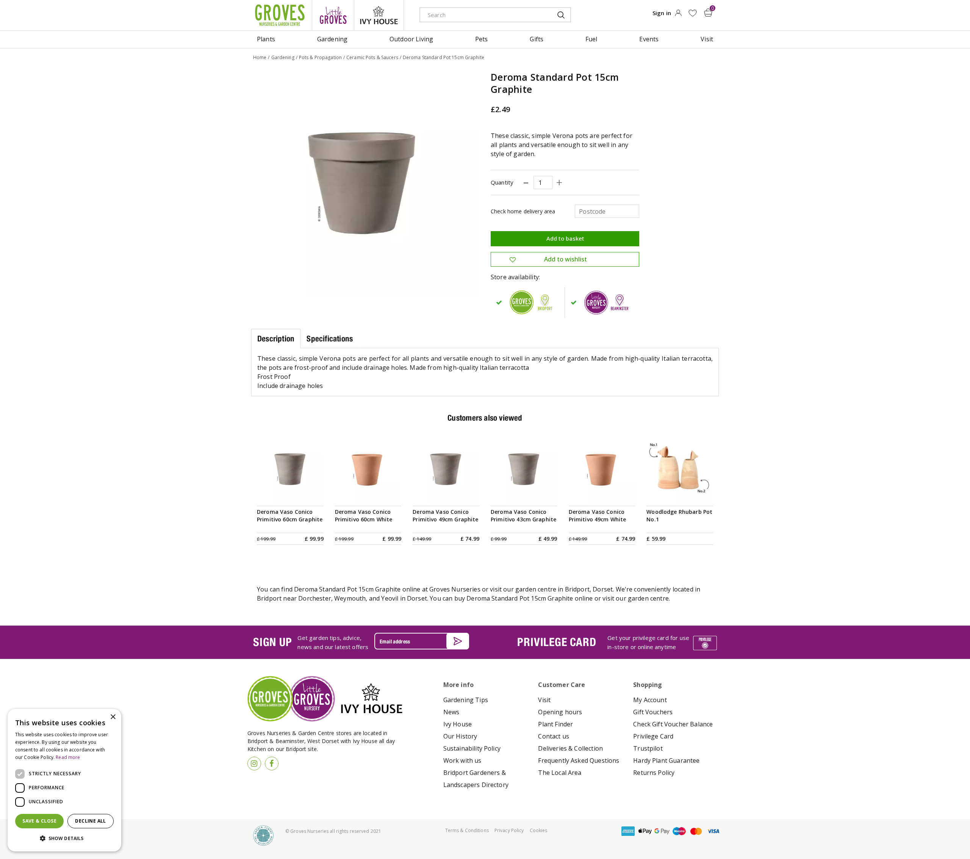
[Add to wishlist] (692, 13)
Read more (68, 757)
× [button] (113, 717)
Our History (460, 736)
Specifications (330, 338)
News (451, 712)
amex (627, 831)
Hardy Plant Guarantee (666, 760)
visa (713, 831)
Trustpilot (648, 748)
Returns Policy (653, 772)
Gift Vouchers (653, 712)
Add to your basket (290, 494)
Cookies (539, 830)
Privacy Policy (509, 830)
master (696, 831)
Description (275, 338)
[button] (64, 838)
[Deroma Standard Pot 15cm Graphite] (365, 184)
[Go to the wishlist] (692, 13)
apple (644, 831)
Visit (544, 700)
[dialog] (64, 780)
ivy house (379, 15)
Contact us (553, 736)
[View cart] (708, 12)
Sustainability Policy (472, 748)
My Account (650, 700)
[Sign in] (678, 15)
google (662, 831)
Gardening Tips (465, 700)
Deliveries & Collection (570, 748)
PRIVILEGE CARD (556, 642)
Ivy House (457, 724)
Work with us (462, 760)
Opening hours (560, 712)
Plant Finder (555, 724)
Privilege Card (653, 736)
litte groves (333, 15)
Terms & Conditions (467, 830)
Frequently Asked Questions (578, 760)
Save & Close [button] (39, 821)
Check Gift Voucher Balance (673, 724)
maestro (679, 831)
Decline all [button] (90, 821)
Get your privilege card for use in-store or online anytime (648, 642)
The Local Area (559, 772)
